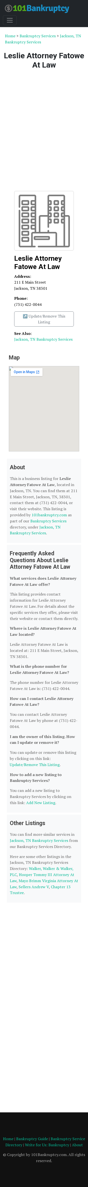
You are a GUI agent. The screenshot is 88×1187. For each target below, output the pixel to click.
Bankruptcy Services (38, 36)
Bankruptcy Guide (32, 1138)
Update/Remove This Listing (35, 764)
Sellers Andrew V (34, 886)
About (77, 1144)
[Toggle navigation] (10, 20)
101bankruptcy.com (49, 515)
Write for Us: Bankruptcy (47, 1144)
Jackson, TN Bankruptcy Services (43, 339)
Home (10, 36)
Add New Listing (40, 802)
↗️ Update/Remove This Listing (44, 319)
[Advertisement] (44, 129)
